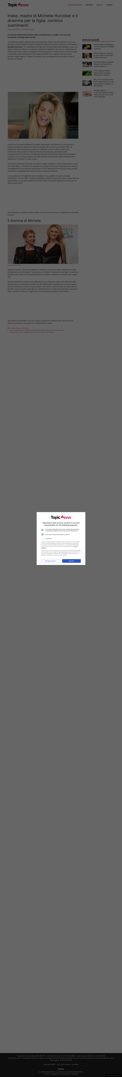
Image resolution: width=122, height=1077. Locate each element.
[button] (61, 538)
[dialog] (61, 538)
